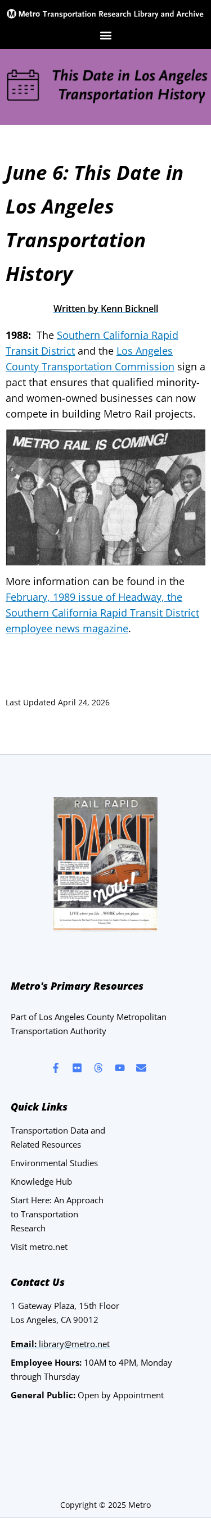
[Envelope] (141, 1068)
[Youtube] (120, 1068)
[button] (105, 35)
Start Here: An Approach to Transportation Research (57, 1214)
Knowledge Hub (41, 1181)
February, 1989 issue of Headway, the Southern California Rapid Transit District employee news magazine (102, 612)
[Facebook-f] (56, 1068)
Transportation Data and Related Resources (58, 1137)
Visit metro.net (39, 1246)
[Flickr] (77, 1068)
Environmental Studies (54, 1162)
